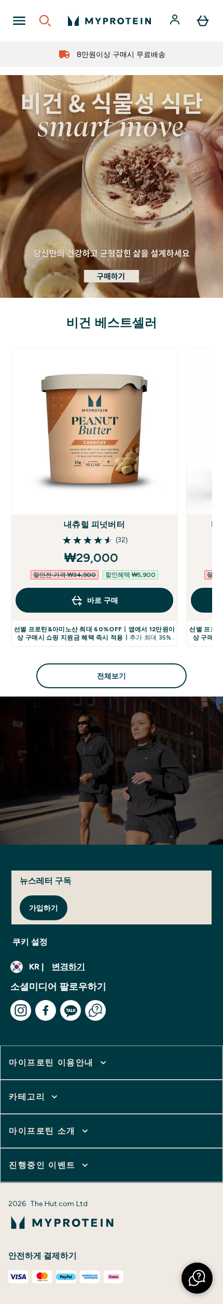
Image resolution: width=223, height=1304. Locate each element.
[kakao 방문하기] (70, 1010)
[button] (197, 1278)
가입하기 (43, 908)
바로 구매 (102, 600)
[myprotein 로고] (109, 20)
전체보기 (111, 676)
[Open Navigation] (19, 20)
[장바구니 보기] (202, 20)
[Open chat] (95, 1010)
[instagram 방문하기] (20, 1010)
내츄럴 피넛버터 (94, 524)
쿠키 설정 (30, 941)
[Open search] (45, 20)
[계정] (175, 20)
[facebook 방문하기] (45, 1010)
